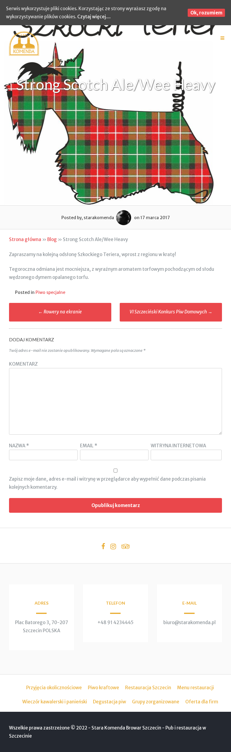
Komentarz (23, 364)
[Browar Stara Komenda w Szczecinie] (24, 54)
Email (88, 445)
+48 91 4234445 (115, 622)
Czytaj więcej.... (94, 17)
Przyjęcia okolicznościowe (54, 687)
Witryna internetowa (178, 445)
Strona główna (25, 239)
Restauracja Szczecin (148, 687)
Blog (52, 239)
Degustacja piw (109, 702)
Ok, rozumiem (206, 13)
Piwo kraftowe (103, 687)
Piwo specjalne (50, 292)
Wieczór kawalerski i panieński (54, 702)
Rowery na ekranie (60, 312)
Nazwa (19, 445)
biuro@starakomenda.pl (189, 622)
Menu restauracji (195, 687)
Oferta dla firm (201, 702)
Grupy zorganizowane (155, 702)
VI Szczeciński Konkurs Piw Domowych (171, 312)
